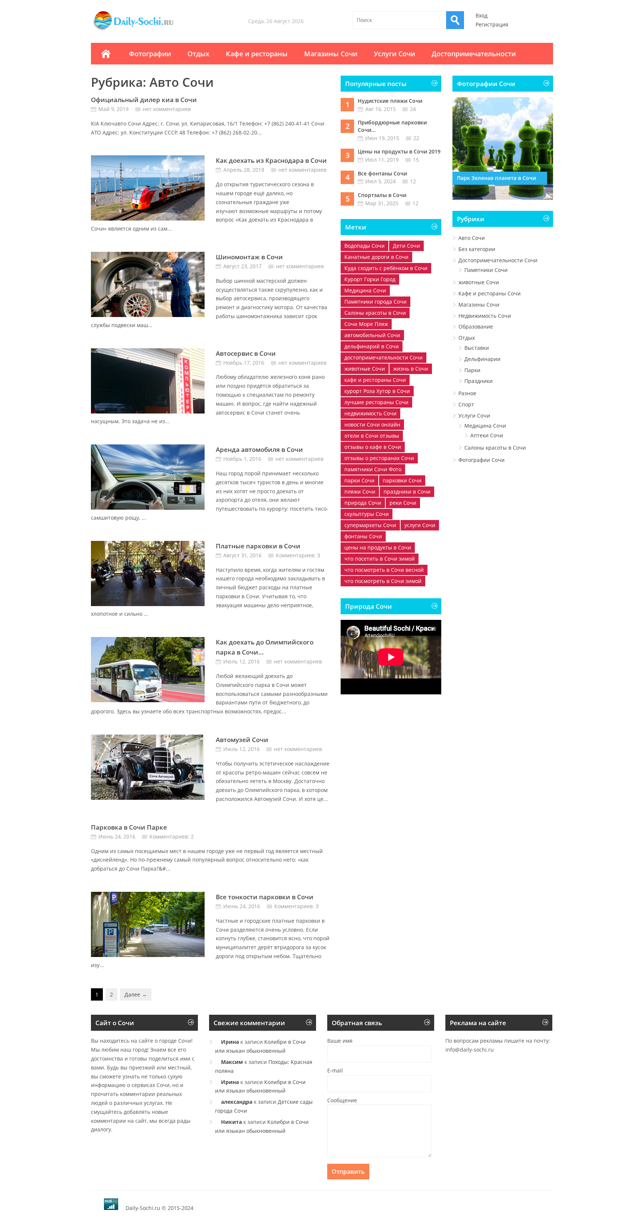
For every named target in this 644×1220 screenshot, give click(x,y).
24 (413, 109)
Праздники (478, 380)
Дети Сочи (406, 245)
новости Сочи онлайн (372, 424)
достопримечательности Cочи (383, 357)
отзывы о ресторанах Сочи (379, 458)
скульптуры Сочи (366, 513)
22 (416, 138)
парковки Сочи (402, 480)
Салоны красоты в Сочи (375, 312)
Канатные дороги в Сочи (376, 256)
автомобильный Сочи (372, 335)
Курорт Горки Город (369, 279)
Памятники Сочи (486, 269)
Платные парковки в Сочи (258, 546)
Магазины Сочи (330, 53)
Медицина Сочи (365, 290)
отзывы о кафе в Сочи (372, 446)
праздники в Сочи (406, 491)
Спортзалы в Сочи (382, 195)
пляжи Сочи (359, 491)
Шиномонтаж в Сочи (249, 257)
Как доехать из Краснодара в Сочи (271, 160)
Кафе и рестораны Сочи (489, 293)
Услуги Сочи (394, 53)
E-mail (335, 1070)
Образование (475, 326)
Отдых (198, 53)
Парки (472, 370)
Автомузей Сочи (242, 739)
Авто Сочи (471, 237)
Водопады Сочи (364, 245)
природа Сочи (362, 502)
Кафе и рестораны (257, 53)
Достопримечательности (474, 53)
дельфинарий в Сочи (371, 346)
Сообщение (342, 1100)
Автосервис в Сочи (246, 353)
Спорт (466, 404)
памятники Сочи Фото (372, 469)
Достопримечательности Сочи (497, 260)
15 (416, 159)
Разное (467, 393)
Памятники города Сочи (375, 301)
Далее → (135, 994)
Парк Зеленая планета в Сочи (496, 177)
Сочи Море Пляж (366, 323)
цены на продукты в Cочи (377, 547)
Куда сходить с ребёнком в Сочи (385, 268)
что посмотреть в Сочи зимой (383, 580)
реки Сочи (402, 502)
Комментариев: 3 (298, 555)
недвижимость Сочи (370, 413)
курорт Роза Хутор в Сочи (377, 390)
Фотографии (150, 53)
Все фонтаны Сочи (382, 173)
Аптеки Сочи (486, 435)
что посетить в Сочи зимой (379, 558)
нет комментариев (167, 109)
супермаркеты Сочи (370, 525)
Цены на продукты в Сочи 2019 (399, 151)
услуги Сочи (419, 525)
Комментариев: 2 (171, 836)
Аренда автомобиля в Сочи (259, 449)
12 (413, 181)
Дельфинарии (482, 358)
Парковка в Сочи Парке (129, 827)
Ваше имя (340, 1040)
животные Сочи (364, 368)
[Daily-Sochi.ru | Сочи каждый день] (140, 30)
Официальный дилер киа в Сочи (144, 99)
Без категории (476, 249)
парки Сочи (359, 480)
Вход (481, 15)
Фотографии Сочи (481, 459)
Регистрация (492, 24)
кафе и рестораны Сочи (375, 379)
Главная (106, 53)
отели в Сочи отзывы (371, 435)
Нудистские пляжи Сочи (390, 100)
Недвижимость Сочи (484, 315)
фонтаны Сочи (363, 536)
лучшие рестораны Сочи (376, 402)
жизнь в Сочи (410, 368)
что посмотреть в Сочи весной (384, 569)
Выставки (476, 347)
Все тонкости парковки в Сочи (264, 897)
